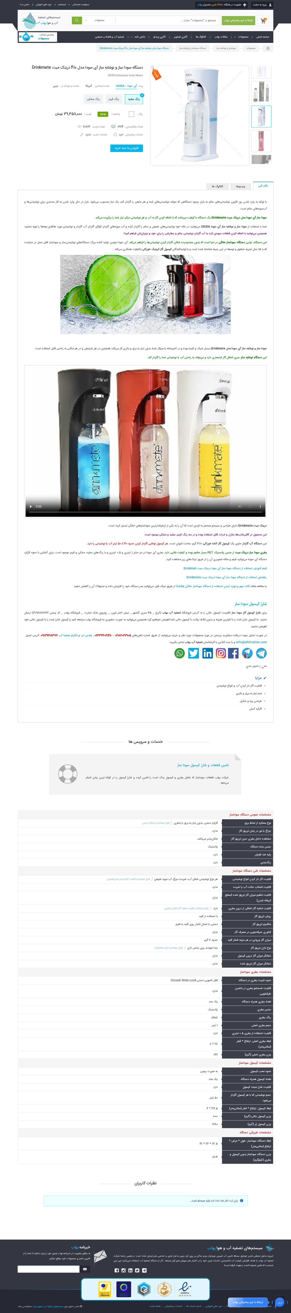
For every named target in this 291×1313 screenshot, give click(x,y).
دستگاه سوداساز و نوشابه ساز (192, 48)
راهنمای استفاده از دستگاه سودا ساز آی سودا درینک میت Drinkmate (226, 577)
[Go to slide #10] (261, 67)
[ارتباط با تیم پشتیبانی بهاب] (280, 1302)
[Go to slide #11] (261, 92)
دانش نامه (140, 37)
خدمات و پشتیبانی (173, 1306)
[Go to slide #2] (261, 141)
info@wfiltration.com (251, 642)
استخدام (62, 4)
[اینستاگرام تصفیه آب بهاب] (221, 658)
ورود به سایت (260, 5)
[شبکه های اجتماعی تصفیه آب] (117, 1270)
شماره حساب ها (193, 1306)
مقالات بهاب (221, 37)
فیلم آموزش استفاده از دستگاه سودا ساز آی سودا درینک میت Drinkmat (225, 568)
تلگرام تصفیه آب (68, 635)
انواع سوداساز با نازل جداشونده (168, 948)
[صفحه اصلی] (268, 48)
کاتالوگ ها (201, 37)
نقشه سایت (155, 1306)
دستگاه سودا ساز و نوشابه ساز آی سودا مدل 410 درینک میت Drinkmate (134, 48)
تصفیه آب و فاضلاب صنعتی (109, 37)
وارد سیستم (204, 1201)
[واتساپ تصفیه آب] (179, 658)
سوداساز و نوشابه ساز (226, 48)
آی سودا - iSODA (126, 86)
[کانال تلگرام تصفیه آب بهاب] (261, 658)
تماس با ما (24, 4)
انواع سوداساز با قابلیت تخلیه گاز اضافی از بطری (186, 908)
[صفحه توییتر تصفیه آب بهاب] (193, 658)
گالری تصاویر (180, 37)
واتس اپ (86, 635)
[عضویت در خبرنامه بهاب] (84, 1269)
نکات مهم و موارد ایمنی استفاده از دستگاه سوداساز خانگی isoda (213, 586)
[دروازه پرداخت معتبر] (104, 1297)
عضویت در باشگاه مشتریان (219, 5)
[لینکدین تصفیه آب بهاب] (207, 658)
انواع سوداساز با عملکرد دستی (155, 823)
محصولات (243, 37)
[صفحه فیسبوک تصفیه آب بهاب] (233, 658)
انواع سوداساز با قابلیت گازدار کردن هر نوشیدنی (128, 879)
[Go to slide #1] (261, 116)
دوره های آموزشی (44, 4)
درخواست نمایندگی (80, 4)
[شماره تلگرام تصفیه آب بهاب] (247, 658)
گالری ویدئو (159, 37)
